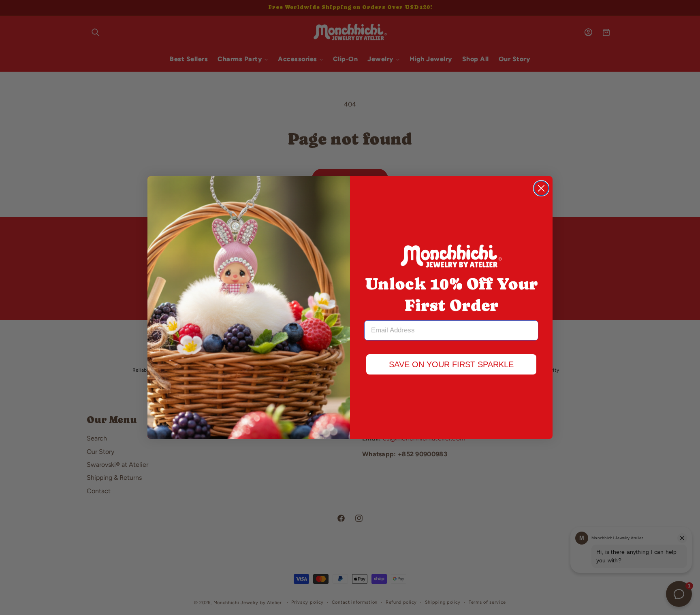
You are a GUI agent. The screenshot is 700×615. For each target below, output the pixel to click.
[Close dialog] (541, 188)
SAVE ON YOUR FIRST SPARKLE (451, 364)
